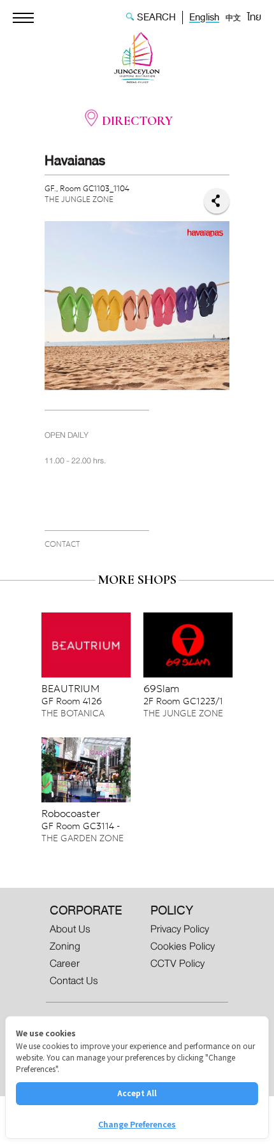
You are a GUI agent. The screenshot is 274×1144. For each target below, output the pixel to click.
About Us (70, 929)
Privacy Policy (179, 929)
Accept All (137, 1092)
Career (65, 963)
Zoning (65, 946)
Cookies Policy (182, 946)
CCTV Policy (177, 963)
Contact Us (74, 980)
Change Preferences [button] (137, 1124)
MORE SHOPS (137, 580)
